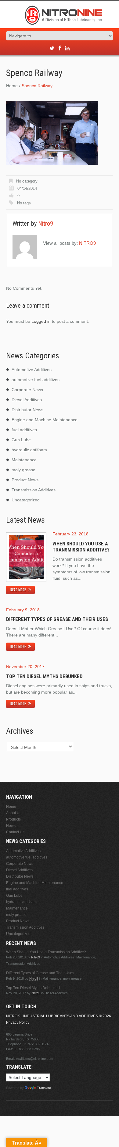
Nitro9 (45, 223)
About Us (13, 813)
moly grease (23, 469)
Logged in (41, 321)
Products (13, 819)
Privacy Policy (17, 1022)
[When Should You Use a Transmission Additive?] (26, 557)
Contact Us (15, 832)
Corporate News (27, 389)
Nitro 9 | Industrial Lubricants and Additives (52, 1016)
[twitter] (51, 48)
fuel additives (24, 429)
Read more (18, 590)
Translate (44, 1088)
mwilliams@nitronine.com (34, 1058)
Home (12, 85)
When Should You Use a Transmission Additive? (81, 547)
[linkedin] (67, 48)
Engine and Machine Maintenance (45, 419)
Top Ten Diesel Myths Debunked (44, 676)
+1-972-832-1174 (36, 1044)
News (11, 826)
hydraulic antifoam (29, 449)
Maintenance (24, 459)
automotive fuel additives (36, 379)
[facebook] (59, 48)
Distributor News (27, 409)
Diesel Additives (27, 399)
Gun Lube (21, 439)
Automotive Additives (32, 369)
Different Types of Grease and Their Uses (57, 619)
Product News (25, 479)
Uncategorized (26, 499)
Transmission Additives (34, 489)
